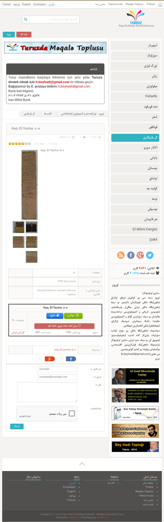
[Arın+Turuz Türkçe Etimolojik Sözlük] (135, 414)
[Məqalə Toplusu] (55, 52)
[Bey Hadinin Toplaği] (135, 448)
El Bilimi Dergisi (145, 230)
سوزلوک (152, 56)
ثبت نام (23, 34)
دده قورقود (150, 107)
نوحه (154, 199)
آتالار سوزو (150, 148)
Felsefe (151, 97)
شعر (154, 117)
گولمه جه (151, 189)
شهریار (152, 45)
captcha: (96, 409)
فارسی (51, 5)
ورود (9, 34)
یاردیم (93, 69)
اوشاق (153, 178)
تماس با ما (100, 4)
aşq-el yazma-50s (65, 350)
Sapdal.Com (74, 518)
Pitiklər (151, 4)
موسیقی (152, 209)
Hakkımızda (115, 4)
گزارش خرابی (18, 332)
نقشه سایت (148, 504)
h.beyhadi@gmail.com (52, 82)
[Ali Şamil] (135, 377)
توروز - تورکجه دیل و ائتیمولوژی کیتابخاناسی (82, 114)
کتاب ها (48, 114)
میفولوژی (151, 86)
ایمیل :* (97, 377)
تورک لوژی (150, 66)
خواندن (71, 315)
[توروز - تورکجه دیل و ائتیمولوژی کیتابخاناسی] (132, 18)
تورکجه (16, 5)
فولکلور (153, 127)
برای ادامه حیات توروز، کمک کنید (63, 326)
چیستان (152, 168)
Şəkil (153, 240)
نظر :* (98, 385)
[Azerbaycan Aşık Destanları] (135, 396)
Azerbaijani (39, 5)
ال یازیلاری (29, 114)
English (26, 5)
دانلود (53, 315)
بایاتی (153, 158)
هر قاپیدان (150, 219)
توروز (115, 285)
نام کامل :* (96, 369)
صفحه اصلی (147, 483)
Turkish (7, 5)
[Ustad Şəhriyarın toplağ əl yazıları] (135, 432)
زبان (154, 76)
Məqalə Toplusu (135, 4)
